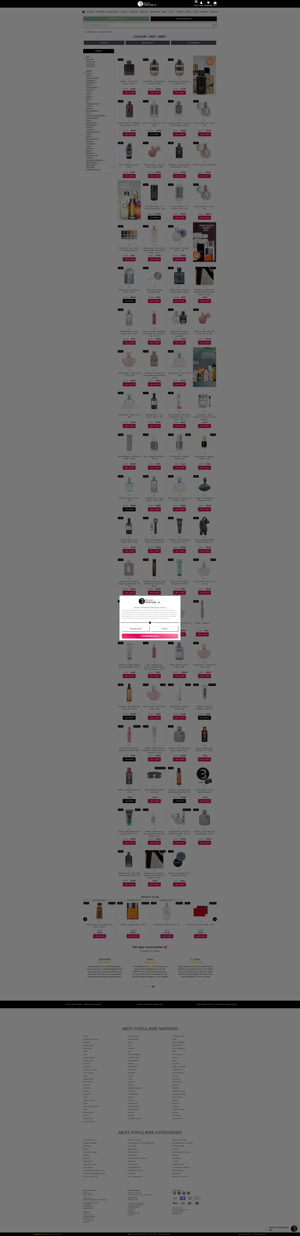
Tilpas (164, 629)
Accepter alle (150, 636)
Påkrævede (135, 629)
